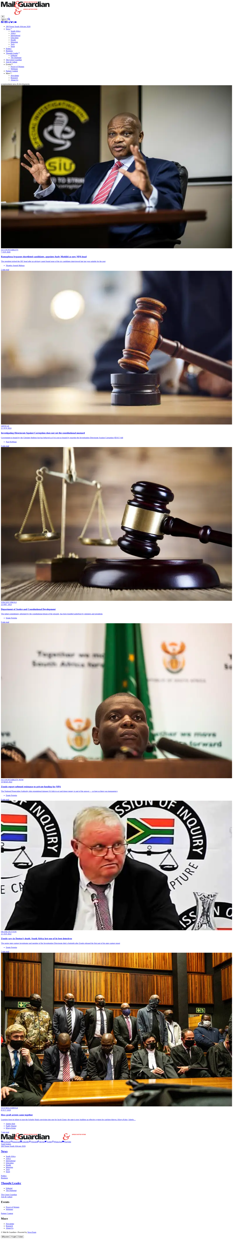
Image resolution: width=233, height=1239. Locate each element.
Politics (4, 1176)
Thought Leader (11, 1183)
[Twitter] (12, 22)
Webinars (9, 1209)
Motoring (9, 1167)
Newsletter (10, 1224)
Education (10, 1163)
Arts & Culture (6, 1197)
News (4, 1151)
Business (4, 1178)
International (10, 1161)
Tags (3, 1144)
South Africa (11, 1156)
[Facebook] (2, 22)
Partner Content (7, 1213)
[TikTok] (10, 22)
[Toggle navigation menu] (2, 16)
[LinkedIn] (6, 22)
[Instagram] (4, 22)
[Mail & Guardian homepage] (116, 8)
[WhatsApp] (14, 22)
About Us (9, 1228)
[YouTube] (16, 22)
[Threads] (8, 22)
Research (9, 1226)
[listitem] (5, 1142)
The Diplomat (11, 1190)
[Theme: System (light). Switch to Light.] (4, 19)
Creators (8, 1144)
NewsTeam (31, 1232)
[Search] (9, 20)
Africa (8, 1159)
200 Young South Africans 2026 (13, 1146)
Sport (8, 1172)
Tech (8, 1169)
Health (8, 1165)
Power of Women (12, 1207)
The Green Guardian (9, 1195)
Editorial (9, 1188)
